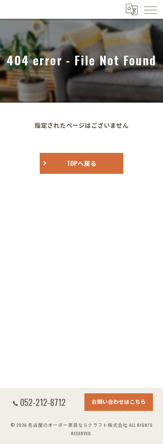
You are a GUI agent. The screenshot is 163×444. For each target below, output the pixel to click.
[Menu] (150, 9)
